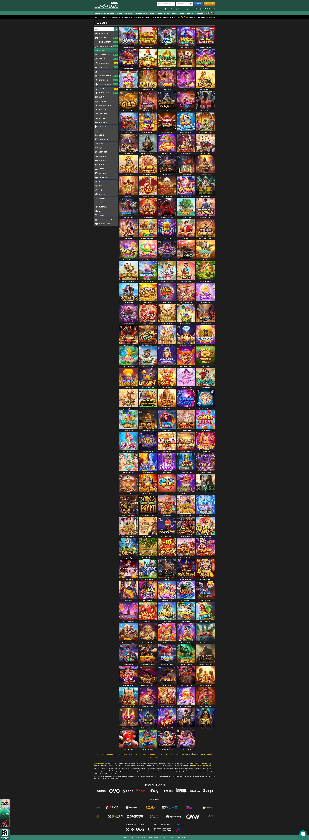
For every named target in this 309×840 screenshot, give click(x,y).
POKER (181, 13)
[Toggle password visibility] (191, 3)
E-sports (150, 13)
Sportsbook (139, 13)
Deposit (190, 13)
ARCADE (128, 13)
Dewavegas (99, 763)
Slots (119, 13)
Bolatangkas (170, 13)
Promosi (200, 13)
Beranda (99, 13)
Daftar (209, 4)
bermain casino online (201, 766)
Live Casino (109, 13)
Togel (159, 13)
